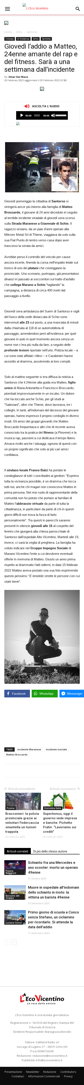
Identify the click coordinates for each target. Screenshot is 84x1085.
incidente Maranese (29, 749)
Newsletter (32, 1072)
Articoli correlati (17, 851)
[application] (42, 115)
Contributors (68, 1072)
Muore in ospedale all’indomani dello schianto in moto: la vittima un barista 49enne (53, 892)
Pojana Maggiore (11, 872)
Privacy (68, 1076)
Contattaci (18, 1076)
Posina (10, 808)
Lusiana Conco (14, 922)
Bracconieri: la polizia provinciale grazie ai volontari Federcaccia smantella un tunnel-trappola (22, 823)
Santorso (31, 32)
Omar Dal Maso (18, 76)
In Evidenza (23, 38)
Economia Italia (52, 808)
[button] (78, 9)
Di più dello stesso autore (50, 851)
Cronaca (10, 38)
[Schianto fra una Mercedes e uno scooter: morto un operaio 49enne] (15, 867)
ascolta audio (22, 115)
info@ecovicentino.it (49, 1060)
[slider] (61, 115)
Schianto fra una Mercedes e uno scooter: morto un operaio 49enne (53, 867)
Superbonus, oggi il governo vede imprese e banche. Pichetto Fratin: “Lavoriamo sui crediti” (60, 823)
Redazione (49, 1072)
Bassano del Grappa (12, 896)
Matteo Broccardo (17, 754)
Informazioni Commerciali (44, 1076)
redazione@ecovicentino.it (49, 1056)
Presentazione (13, 1072)
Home (8, 32)
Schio (19, 32)
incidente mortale (56, 749)
